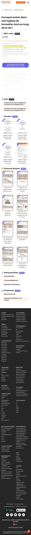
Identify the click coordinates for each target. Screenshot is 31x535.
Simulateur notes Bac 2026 (7, 314)
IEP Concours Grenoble (21, 493)
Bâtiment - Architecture (6, 468)
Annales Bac (4, 326)
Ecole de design (19, 379)
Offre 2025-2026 (5, 387)
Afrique (17, 337)
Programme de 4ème (20, 318)
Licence (3, 413)
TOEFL (17, 412)
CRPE (17, 467)
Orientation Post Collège (21, 444)
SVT (2, 374)
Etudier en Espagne (5, 451)
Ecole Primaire (4, 395)
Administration (19, 469)
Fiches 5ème (4, 344)
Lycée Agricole (4, 405)
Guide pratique (19, 461)
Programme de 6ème (20, 314)
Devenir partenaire (20, 382)
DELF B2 (17, 408)
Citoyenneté (18, 336)
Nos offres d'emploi (19, 504)
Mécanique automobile (6, 472)
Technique (18, 480)
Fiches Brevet (4, 351)
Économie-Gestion (18, 10)
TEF (16, 405)
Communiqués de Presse (21, 351)
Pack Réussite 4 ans (5, 389)
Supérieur (18, 457)
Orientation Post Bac (20, 443)
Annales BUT (4, 334)
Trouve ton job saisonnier (21, 395)
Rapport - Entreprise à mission (22, 341)
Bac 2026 (3, 318)
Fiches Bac (3, 349)
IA (16, 329)
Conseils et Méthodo (20, 428)
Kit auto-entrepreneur (6, 478)
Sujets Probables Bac (20, 431)
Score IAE (18, 497)
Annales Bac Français (6, 329)
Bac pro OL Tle (8, 10)
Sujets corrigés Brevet (20, 433)
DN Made (3, 417)
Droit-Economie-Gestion (6, 428)
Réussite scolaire (20, 331)
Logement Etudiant (20, 392)
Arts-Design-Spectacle (6, 434)
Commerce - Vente (5, 467)
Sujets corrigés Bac (20, 435)
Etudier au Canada (5, 447)
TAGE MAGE (18, 495)
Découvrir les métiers (20, 374)
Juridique (18, 474)
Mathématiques (5, 369)
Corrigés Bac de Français (21, 436)
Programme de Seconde (21, 321)
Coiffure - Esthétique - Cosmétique (6, 464)
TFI (16, 402)
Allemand (3, 380)
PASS (2, 418)
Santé (2, 436)
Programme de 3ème (20, 319)
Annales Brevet (4, 327)
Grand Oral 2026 (19, 448)
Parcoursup (18, 369)
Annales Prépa (4, 332)
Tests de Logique (20, 498)
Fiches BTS (3, 354)
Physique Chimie (5, 375)
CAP (2, 398)
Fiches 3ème (4, 347)
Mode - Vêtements (5, 462)
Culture (17, 472)
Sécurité (18, 479)
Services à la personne (6, 473)
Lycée (17, 456)
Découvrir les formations (21, 372)
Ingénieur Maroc (19, 484)
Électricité (3, 470)
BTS (2, 406)
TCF (17, 403)
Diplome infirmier (5, 420)
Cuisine (3, 459)
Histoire (3, 370)
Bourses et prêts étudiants (21, 390)
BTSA (2, 408)
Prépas (2, 411)
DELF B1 (17, 407)
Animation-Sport (20, 471)
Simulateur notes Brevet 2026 (7, 316)
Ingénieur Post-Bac (20, 482)
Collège (3, 397)
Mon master (18, 446)
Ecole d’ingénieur (20, 380)
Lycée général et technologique (5, 401)
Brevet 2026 (3, 319)
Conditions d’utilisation (17, 532)
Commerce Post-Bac (20, 485)
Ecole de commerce (20, 377)
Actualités (18, 349)
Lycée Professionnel (5, 403)
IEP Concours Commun (21, 492)
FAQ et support (19, 347)
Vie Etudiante (19, 389)
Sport (17, 334)
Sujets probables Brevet (21, 430)
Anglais (3, 377)
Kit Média (18, 352)
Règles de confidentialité (21, 506)
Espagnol (3, 379)
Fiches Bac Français (5, 352)
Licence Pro (3, 415)
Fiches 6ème (4, 342)
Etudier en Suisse (5, 449)
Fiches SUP (3, 361)
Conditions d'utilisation (9, 506)
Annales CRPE (4, 336)
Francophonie (19, 339)
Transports (3, 460)
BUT (2, 410)
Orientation (18, 332)
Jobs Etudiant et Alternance (22, 394)
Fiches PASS (4, 359)
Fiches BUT (3, 357)
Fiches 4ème (4, 346)
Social (2, 438)
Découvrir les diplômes (21, 370)
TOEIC (17, 410)
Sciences (3, 433)
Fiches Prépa (4, 356)
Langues (3, 441)
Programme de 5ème (20, 316)
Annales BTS (4, 331)
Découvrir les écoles (20, 375)
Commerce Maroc (20, 490)
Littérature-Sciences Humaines (5, 430)
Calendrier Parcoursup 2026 (22, 438)
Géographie (4, 372)
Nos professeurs (19, 327)
